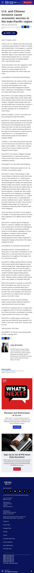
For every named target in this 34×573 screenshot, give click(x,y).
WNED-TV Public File (8, 555)
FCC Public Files (7, 548)
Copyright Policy (7, 528)
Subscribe (17, 469)
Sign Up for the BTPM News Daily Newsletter (17, 455)
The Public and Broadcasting (10, 563)
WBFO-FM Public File (8, 559)
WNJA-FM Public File (8, 558)
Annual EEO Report (8, 545)
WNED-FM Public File (8, 556)
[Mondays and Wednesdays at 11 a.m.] (17, 393)
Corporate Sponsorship (9, 538)
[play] (2, 571)
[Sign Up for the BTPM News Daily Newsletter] (17, 442)
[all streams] (32, 571)
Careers (5, 535)
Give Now (28, 2)
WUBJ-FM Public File (8, 561)
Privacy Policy (6, 524)
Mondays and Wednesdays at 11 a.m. (17, 414)
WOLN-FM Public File (8, 560)
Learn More (17, 427)
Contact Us (6, 521)
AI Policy (5, 531)
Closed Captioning (7, 542)
